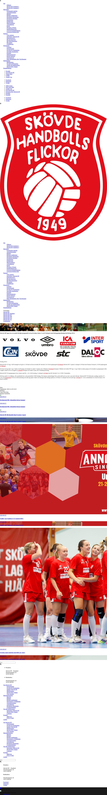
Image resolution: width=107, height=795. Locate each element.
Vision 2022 (9, 74)
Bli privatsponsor (11, 39)
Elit (4, 3)
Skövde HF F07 (7, 315)
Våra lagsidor (10, 694)
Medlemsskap (10, 691)
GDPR (8, 75)
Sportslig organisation (12, 51)
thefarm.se (6, 794)
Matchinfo (6, 9)
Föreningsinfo (10, 48)
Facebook (8, 80)
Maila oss (9, 716)
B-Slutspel (60, 364)
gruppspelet (8, 377)
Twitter (8, 83)
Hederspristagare (11, 54)
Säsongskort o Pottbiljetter (13, 701)
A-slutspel (20, 370)
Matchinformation (8, 695)
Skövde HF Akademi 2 (13, 8)
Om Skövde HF (10, 72)
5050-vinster (9, 86)
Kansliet (9, 53)
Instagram (8, 81)
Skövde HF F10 (7, 318)
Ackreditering (10, 24)
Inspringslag (10, 20)
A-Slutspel (3, 366)
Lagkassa (9, 713)
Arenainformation (11, 12)
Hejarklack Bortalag (12, 18)
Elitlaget (9, 5)
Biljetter (9, 14)
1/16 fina (45, 373)
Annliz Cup (9, 77)
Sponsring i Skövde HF (13, 36)
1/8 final (78, 377)
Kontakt (8, 71)
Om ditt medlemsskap (12, 63)
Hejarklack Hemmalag (13, 17)
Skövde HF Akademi (9, 313)
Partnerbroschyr (11, 38)
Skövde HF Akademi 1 (13, 6)
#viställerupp (10, 44)
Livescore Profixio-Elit (13, 32)
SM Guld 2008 (10, 87)
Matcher (9, 697)
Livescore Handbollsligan (13, 30)
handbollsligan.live (12, 29)
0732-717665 (10, 718)
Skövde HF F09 (7, 316)
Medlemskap (6, 60)
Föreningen (6, 45)
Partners (5, 33)
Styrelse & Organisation (13, 50)
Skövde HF (6, 312)
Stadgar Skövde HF (12, 689)
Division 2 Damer (11, 27)
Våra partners (10, 35)
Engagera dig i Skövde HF (13, 92)
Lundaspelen (6, 321)
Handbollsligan (7, 68)
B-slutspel (51, 369)
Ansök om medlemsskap (13, 65)
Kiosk (8, 26)
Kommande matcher (12, 11)
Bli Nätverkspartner (12, 41)
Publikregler (10, 21)
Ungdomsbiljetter (11, 707)
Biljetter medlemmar (12, 15)
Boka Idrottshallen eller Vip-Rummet (16, 59)
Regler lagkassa (11, 56)
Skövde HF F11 (7, 319)
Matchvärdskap (11, 23)
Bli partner (9, 42)
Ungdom (9, 47)
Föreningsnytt (10, 57)
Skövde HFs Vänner (12, 66)
